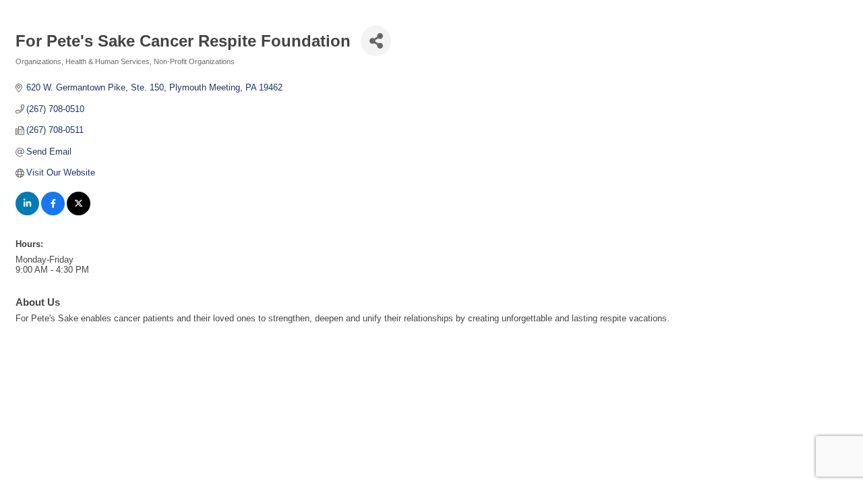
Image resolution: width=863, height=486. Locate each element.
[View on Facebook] (53, 212)
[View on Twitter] (78, 212)
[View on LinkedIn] (27, 212)
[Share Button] (376, 41)
